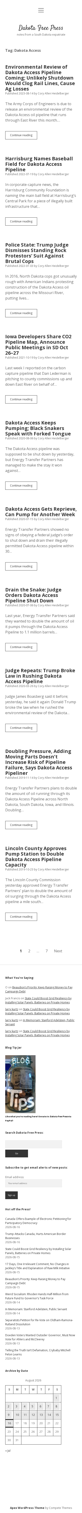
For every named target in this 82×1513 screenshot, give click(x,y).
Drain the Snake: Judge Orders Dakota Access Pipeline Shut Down (33, 595)
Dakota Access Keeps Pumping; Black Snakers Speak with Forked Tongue (38, 428)
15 (57, 1415)
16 (9, 1423)
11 (25, 1415)
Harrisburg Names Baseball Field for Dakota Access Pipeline (39, 164)
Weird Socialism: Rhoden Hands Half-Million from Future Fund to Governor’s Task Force (37, 1296)
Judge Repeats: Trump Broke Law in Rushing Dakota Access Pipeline (40, 676)
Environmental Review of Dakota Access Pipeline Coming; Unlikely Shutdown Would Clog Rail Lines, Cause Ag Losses (40, 78)
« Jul (7, 1451)
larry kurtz (11, 1009)
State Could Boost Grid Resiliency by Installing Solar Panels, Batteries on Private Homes (38, 1000)
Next (58, 950)
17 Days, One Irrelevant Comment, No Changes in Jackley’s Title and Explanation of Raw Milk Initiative (37, 1266)
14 (49, 1415)
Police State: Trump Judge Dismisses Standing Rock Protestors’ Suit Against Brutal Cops (37, 253)
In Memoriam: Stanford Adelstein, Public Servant (36, 1309)
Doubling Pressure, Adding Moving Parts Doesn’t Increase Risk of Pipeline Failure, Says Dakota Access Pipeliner (38, 762)
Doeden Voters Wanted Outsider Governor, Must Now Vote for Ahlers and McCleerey (40, 1337)
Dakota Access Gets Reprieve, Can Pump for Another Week (41, 512)
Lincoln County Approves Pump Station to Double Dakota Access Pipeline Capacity (36, 856)
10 (17, 1415)
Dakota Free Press (41, 28)
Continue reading (23, 136)
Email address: (14, 1177)
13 (41, 1415)
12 (33, 1415)
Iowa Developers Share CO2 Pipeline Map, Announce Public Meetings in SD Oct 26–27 (38, 344)
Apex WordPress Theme (27, 1508)
